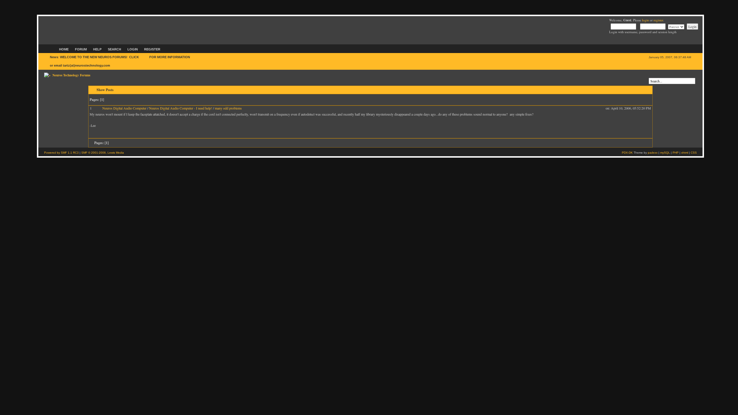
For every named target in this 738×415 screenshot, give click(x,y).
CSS (694, 152)
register (658, 20)
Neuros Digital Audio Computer (124, 108)
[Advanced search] (650, 75)
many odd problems (228, 108)
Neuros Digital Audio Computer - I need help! (180, 108)
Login (132, 49)
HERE (144, 57)
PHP (676, 152)
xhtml (684, 152)
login (645, 20)
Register (152, 49)
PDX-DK (627, 152)
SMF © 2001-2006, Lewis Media (102, 152)
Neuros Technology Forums (71, 75)
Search (114, 49)
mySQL (665, 152)
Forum (81, 49)
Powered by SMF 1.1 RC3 (61, 152)
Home (64, 49)
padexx (653, 152)
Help (97, 49)
